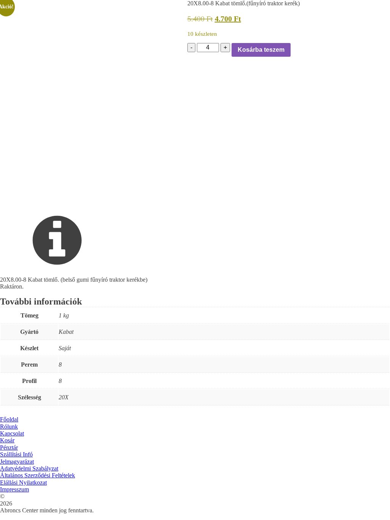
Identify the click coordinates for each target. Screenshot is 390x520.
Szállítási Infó (16, 454)
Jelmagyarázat (17, 461)
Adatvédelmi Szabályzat (29, 468)
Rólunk (9, 426)
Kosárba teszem (261, 49)
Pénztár (9, 447)
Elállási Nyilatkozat (23, 482)
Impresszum (14, 489)
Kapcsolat (12, 433)
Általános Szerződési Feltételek (37, 475)
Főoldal (9, 419)
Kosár (7, 440)
